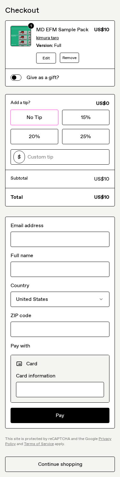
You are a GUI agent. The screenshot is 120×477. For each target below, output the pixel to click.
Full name (22, 255)
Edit (46, 58)
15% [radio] (86, 117)
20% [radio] (34, 136)
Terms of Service (39, 444)
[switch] (16, 77)
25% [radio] (85, 136)
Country (20, 285)
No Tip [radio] (34, 117)
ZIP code (21, 315)
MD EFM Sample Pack (62, 29)
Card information (35, 376)
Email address (27, 225)
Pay (60, 415)
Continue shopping (60, 464)
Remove (69, 58)
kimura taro (47, 38)
